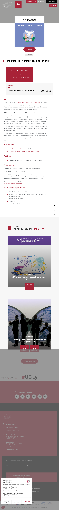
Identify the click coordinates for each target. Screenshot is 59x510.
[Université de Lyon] (10, 504)
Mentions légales (16, 507)
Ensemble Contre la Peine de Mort (18, 148)
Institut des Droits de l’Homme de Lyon (28, 102)
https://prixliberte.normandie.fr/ (13, 183)
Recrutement (34, 484)
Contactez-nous (35, 488)
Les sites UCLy (30, 1)
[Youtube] (39, 396)
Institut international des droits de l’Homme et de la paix (25, 151)
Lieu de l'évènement (19, 75)
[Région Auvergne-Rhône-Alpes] (30, 504)
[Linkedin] (28, 396)
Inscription (29, 49)
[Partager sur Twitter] (54, 206)
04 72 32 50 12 (12, 428)
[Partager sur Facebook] (54, 214)
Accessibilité (44, 507)
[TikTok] (22, 396)
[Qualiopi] (50, 504)
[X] (45, 396)
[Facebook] (34, 396)
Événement (29, 54)
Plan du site (24, 507)
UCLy (8, 63)
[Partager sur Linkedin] (54, 210)
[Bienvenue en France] (43, 504)
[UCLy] (7, 4)
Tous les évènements (29, 361)
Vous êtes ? (18, 4)
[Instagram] (17, 396)
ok (27, 465)
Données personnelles (34, 507)
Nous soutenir (51, 1)
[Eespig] (17, 504)
